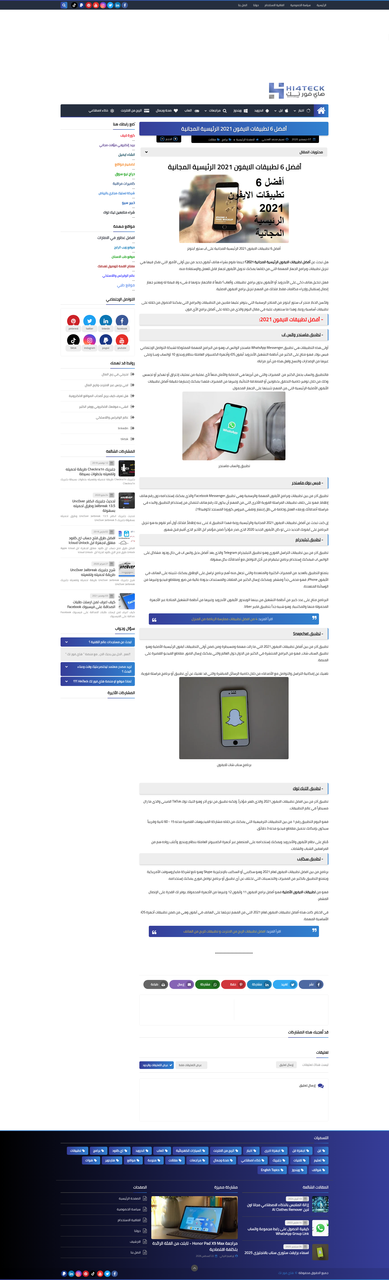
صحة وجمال (164, 110)
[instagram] (103, 5)
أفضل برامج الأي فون (200, 309)
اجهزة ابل (298, 1150)
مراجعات (215, 110)
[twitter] (110, 5)
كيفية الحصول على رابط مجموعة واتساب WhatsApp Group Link (278, 1231)
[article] (189, 1010)
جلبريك (277, 1160)
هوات (89, 1160)
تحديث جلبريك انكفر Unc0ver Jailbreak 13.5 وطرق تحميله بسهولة (93, 506)
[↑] (194, 1268)
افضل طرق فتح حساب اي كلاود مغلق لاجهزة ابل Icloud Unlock (92, 540)
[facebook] (125, 5)
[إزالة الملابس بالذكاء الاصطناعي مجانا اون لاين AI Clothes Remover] (320, 1204)
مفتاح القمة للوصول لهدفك (116, 266)
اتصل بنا (242, 5)
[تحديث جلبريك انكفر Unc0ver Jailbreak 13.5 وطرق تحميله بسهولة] (127, 500)
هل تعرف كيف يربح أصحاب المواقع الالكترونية (98, 396)
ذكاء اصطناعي (98, 110)
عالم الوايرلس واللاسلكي (112, 417)
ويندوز (237, 110)
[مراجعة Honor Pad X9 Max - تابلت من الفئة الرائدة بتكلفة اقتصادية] (194, 1217)
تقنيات (298, 1160)
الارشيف (135, 1241)
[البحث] (64, 5)
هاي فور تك (286, 1273)
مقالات (212, 139)
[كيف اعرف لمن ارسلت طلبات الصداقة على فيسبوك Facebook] (127, 601)
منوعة (152, 1160)
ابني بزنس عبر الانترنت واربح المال (106, 385)
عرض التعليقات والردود (155, 1065)
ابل (281, 110)
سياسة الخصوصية (300, 5)
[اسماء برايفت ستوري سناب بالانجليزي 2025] (320, 1252)
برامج (225, 139)
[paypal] (81, 5)
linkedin (123, 428)
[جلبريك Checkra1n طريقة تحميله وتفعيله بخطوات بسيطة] (127, 468)
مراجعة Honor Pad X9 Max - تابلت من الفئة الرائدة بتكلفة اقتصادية (195, 1246)
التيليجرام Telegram (237, 552)
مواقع (131, 1160)
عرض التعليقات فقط (190, 1065)
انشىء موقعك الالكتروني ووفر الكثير (103, 407)
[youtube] (96, 5)
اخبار (301, 110)
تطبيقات (75, 1150)
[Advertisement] (194, 47)
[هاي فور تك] (295, 91)
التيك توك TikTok (183, 801)
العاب (188, 110)
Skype (208, 871)
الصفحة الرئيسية (245, 139)
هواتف (316, 1170)
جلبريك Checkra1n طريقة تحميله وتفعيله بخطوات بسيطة (90, 471)
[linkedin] (117, 5)
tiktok (124, 439)
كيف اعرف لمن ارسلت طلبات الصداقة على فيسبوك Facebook (91, 604)
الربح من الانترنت (131, 110)
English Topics (270, 1170)
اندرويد (258, 110)
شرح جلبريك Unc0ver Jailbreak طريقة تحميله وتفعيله (92, 572)
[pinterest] (89, 5)
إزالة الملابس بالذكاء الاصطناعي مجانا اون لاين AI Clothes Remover (278, 1207)
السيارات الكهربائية (188, 1150)
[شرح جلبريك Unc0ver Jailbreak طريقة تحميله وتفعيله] (127, 569)
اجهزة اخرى (272, 1150)
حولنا (256, 5)
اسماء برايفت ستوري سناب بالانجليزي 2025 (276, 1252)
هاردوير (110, 1160)
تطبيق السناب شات (315, 653)
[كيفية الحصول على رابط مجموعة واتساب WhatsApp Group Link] (320, 1228)
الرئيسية (321, 5)
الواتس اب (232, 347)
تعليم (317, 1160)
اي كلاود (117, 1150)
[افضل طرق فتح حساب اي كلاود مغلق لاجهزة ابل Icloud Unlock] (127, 537)
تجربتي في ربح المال (115, 374)
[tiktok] (74, 5)
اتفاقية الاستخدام (274, 5)
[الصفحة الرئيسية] (321, 110)
